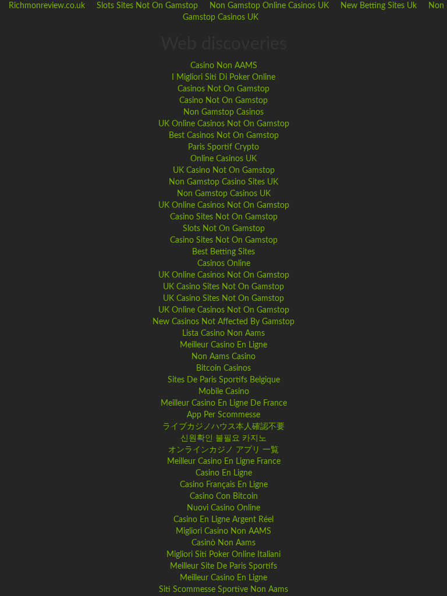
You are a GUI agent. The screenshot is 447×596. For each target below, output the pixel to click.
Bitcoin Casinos (223, 368)
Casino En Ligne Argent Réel (223, 520)
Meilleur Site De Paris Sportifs (223, 566)
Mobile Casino (223, 392)
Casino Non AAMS (223, 66)
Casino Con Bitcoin (224, 496)
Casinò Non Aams (223, 543)
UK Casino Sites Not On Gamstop (223, 287)
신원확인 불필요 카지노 (223, 438)
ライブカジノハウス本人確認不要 (223, 427)
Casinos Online (223, 264)
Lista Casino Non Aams (223, 333)
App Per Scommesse (223, 415)
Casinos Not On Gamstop (223, 89)
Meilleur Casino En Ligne (223, 345)
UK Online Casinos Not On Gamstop (223, 124)
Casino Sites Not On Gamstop (224, 217)
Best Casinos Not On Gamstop (224, 136)
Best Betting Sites (223, 252)
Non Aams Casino (223, 357)
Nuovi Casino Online (223, 508)
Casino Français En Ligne (224, 485)
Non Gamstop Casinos (223, 112)
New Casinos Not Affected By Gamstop (223, 322)
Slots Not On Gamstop (224, 229)
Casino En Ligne (224, 473)
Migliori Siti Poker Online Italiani (223, 555)
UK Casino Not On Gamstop (224, 170)
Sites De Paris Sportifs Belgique (224, 380)
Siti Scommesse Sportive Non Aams (223, 590)
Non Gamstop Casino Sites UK (223, 182)
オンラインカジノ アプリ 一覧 (223, 450)
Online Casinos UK (223, 159)
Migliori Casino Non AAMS (223, 531)
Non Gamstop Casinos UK (224, 194)
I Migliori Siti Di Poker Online (223, 77)
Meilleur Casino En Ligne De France (224, 403)
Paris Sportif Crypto (223, 147)
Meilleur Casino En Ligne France (224, 461)
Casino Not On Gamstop (223, 101)
